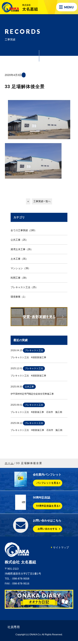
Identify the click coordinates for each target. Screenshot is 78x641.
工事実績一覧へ (42, 201)
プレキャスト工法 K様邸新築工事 (28, 357)
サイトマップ (61, 547)
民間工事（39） (19, 277)
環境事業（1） (19, 296)
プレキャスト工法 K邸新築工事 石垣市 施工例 (36, 412)
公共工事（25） (19, 239)
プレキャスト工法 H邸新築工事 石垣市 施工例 (36, 430)
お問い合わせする (47, 528)
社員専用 (14, 627)
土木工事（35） (19, 258)
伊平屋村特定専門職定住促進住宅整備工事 (32, 394)
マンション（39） (20, 268)
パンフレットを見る (48, 483)
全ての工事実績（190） (24, 230)
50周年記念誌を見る (47, 506)
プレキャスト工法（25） (24, 287)
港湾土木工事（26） (22, 249)
